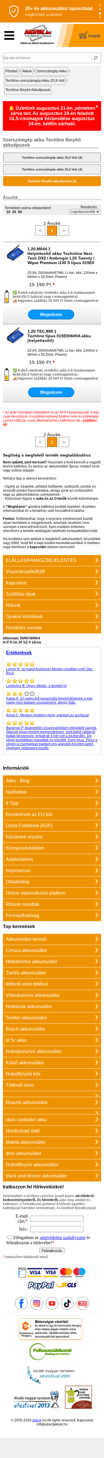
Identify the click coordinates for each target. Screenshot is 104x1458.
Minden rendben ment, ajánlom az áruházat (47, 715)
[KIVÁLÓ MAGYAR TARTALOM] (50, 1384)
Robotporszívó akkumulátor (34, 1051)
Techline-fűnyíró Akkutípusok (27, 90)
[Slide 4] (100, 17)
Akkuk (27, 71)
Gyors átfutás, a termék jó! (36, 686)
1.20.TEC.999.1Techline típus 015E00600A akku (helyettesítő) (59, 336)
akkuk (37, 1420)
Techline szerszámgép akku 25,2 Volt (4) (52, 169)
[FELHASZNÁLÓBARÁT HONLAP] (50, 1361)
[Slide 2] (100, 9)
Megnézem (51, 314)
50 (20, 212)
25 (14, 212)
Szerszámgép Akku (52, 71)
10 (8, 212)
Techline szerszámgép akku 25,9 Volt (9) (52, 157)
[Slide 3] (100, 13)
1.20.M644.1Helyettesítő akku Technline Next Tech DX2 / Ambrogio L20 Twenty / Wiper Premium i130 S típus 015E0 (60, 256)
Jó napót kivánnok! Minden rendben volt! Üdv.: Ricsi (50, 671)
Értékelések (19, 652)
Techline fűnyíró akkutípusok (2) (52, 181)
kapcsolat (38, 547)
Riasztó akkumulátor (27, 1102)
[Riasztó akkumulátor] (52, 1094)
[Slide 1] (100, 5)
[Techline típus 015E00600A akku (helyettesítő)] (15, 342)
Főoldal (11, 71)
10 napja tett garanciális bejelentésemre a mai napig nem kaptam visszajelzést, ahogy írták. (49, 700)
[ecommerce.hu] (51, 1339)
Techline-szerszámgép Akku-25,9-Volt (34, 81)
